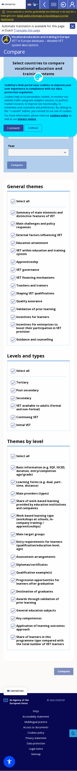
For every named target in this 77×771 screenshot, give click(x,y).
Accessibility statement (36, 716)
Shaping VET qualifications (35, 293)
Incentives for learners (32, 317)
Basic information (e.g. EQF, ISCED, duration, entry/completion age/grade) (40, 471)
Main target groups (30, 534)
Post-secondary (27, 390)
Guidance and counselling (34, 339)
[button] (9, 761)
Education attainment (32, 243)
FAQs (36, 711)
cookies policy (59, 115)
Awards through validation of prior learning (37, 600)
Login (63, 4)
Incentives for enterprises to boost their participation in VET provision (38, 328)
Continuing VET (27, 417)
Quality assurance (29, 301)
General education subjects (36, 610)
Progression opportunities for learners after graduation (37, 581)
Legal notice (36, 748)
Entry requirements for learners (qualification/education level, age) (39, 545)
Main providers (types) (32, 493)
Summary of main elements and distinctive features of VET (39, 214)
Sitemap (36, 754)
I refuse (33, 127)
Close (72, 26)
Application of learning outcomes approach (40, 627)
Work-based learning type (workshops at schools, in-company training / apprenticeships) (35, 521)
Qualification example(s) (34, 572)
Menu (53, 4)
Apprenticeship (27, 262)
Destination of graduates (34, 591)
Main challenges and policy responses (35, 225)
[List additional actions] (37, 4)
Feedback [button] (73, 733)
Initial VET (23, 425)
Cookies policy (36, 732)
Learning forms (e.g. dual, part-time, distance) (39, 483)
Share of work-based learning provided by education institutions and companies (41, 504)
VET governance (27, 269)
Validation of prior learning (36, 309)
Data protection (36, 743)
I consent (13, 128)
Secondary (23, 398)
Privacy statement (35, 738)
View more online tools (44, 4)
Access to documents (35, 727)
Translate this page (27, 30)
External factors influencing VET (39, 235)
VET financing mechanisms (35, 277)
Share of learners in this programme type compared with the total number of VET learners (40, 640)
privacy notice (27, 119)
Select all (23, 201)
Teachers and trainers (32, 285)
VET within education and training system (40, 252)
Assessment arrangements (35, 557)
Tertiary (22, 382)
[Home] (8, 4)
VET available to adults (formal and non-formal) (38, 407)
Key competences (29, 618)
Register (72, 4)
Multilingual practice (35, 722)
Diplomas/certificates (32, 564)
